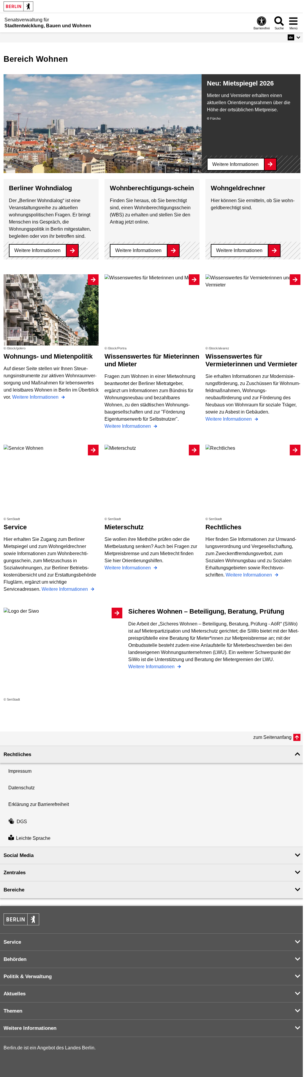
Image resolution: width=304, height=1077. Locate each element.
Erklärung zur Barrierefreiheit (38, 804)
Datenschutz (21, 787)
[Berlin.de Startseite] (18, 6)
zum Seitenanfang (272, 737)
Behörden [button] (15, 959)
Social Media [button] (19, 855)
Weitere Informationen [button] (30, 1028)
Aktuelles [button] (15, 994)
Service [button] (12, 942)
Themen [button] (13, 1011)
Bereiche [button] (14, 890)
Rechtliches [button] (17, 754)
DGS (22, 821)
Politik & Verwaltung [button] (28, 976)
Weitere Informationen (235, 164)
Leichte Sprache (33, 838)
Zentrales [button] (15, 872)
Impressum (19, 771)
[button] (294, 37)
